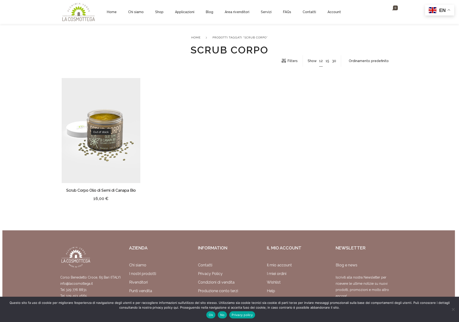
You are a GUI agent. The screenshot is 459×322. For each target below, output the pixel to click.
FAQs (287, 12)
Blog (209, 12)
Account (334, 12)
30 (334, 61)
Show (312, 61)
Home (112, 12)
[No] (453, 309)
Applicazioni (184, 12)
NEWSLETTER (351, 247)
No (222, 315)
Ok (211, 315)
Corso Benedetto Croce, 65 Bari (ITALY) (90, 277)
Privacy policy (242, 315)
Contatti (309, 12)
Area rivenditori (237, 12)
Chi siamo (136, 12)
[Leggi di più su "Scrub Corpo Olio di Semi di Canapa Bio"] (93, 137)
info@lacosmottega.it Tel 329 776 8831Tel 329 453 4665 (76, 290)
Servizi (266, 12)
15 (327, 61)
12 (321, 61)
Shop (159, 12)
